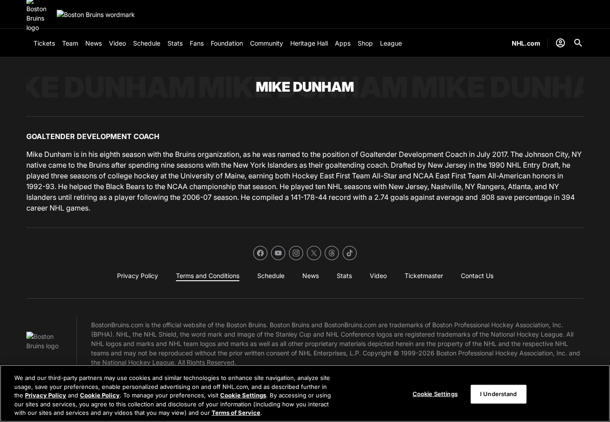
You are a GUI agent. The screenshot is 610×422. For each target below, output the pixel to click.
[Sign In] (560, 43)
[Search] (578, 43)
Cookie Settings (243, 395)
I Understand (498, 393)
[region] (305, 393)
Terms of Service (236, 412)
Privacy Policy (45, 395)
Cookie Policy (100, 395)
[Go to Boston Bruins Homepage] (96, 14)
